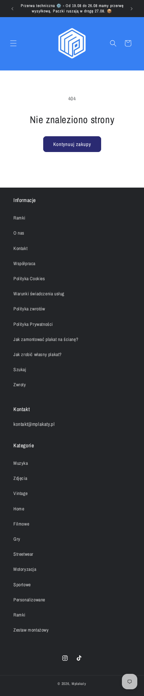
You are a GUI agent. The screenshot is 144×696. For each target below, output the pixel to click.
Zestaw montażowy (31, 630)
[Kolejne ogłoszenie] (131, 8)
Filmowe (21, 524)
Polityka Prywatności (33, 324)
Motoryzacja (25, 569)
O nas (18, 233)
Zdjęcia (20, 478)
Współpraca (24, 263)
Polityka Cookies (29, 279)
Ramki (19, 218)
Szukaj (19, 369)
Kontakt (20, 248)
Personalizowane (29, 600)
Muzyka (20, 463)
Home (18, 509)
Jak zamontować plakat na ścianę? (45, 339)
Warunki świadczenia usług (38, 294)
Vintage (20, 493)
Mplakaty (79, 683)
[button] (13, 43)
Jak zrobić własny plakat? (37, 354)
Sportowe (22, 585)
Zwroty (19, 385)
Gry (16, 539)
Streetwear (23, 554)
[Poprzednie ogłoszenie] (12, 8)
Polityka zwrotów (29, 309)
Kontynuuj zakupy (72, 144)
